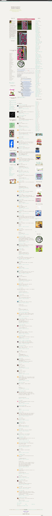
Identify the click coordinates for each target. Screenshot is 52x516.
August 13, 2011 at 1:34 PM (23, 192)
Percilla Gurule (21, 236)
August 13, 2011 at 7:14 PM (23, 264)
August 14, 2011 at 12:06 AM (24, 380)
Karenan (20, 428)
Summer (36, 84)
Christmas (37, 35)
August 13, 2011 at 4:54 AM (23, 113)
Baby (36, 24)
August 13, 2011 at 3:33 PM (23, 213)
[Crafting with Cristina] (12, 83)
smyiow (20, 261)
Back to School (38, 25)
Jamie (19, 350)
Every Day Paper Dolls (12, 100)
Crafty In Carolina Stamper (23, 312)
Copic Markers (38, 36)
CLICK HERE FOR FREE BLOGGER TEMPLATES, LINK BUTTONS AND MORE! (10, 1)
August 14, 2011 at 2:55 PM (23, 459)
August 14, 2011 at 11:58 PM (24, 488)
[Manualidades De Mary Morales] (11, 147)
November (37, 114)
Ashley (20, 448)
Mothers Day (37, 71)
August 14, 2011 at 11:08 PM (24, 484)
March (36, 110)
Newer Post (18, 504)
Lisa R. (20, 270)
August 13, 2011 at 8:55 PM (23, 310)
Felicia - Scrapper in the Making (24, 340)
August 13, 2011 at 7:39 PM (23, 268)
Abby (26, 68)
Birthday (37, 27)
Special (37, 80)
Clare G (20, 110)
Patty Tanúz (20, 490)
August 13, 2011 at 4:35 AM (23, 108)
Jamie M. (20, 194)
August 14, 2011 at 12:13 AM (24, 398)
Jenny (19, 122)
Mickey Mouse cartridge (12, 104)
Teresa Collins (23, 97)
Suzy (19, 150)
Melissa (20, 228)
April (36, 101)
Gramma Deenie (21, 146)
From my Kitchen (38, 57)
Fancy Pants (37, 54)
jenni (19, 205)
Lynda (19, 275)
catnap (20, 486)
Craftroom (37, 40)
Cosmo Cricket (38, 37)
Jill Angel (20, 294)
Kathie (20, 140)
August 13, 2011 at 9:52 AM (23, 155)
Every (36, 50)
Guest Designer (38, 59)
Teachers (37, 88)
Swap (36, 86)
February (37, 111)
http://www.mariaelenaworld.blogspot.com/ (26, 91)
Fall (36, 53)
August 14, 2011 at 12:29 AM (24, 403)
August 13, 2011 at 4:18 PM (23, 226)
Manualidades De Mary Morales (12, 139)
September (37, 116)
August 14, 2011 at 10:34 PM (24, 477)
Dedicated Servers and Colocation (33, 509)
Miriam (20, 400)
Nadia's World (21, 382)
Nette (19, 300)
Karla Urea (11, 175)
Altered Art (37, 21)
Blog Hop (20, 97)
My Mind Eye (37, 72)
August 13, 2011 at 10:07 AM (24, 161)
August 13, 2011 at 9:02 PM (23, 316)
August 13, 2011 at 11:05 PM (24, 356)
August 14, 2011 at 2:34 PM (23, 452)
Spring (36, 81)
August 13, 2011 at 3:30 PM (23, 203)
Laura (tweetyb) (21, 479)
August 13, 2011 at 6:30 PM (23, 254)
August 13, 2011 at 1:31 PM (23, 188)
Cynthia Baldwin (21, 335)
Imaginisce (37, 65)
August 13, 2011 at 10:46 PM (24, 338)
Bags (36, 26)
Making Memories (38, 66)
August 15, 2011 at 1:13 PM (23, 495)
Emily (19, 266)
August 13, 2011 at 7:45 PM (23, 273)
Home (26, 504)
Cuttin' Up (11, 108)
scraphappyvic (21, 454)
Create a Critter (38, 41)
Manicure (37, 67)
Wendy (19, 475)
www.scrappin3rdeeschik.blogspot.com (25, 92)
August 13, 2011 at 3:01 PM (23, 197)
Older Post (33, 504)
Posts (37, 206)
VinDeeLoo (20, 248)
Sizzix (36, 79)
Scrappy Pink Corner (22, 497)
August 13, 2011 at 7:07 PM (23, 259)
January (37, 112)
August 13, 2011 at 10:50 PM (24, 348)
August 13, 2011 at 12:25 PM (24, 172)
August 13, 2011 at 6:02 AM (23, 120)
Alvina (20, 163)
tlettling (20, 136)
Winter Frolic (38, 96)
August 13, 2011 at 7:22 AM (23, 134)
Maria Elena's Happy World (15, 7)
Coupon (36, 38)
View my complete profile (12, 38)
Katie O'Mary (21, 174)
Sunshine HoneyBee (21, 115)
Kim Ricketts (21, 190)
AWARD (36, 23)
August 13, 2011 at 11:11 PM (24, 362)
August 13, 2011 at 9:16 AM (23, 144)
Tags (36, 87)
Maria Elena (14, 20)
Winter (36, 95)
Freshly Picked (38, 56)
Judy (19, 330)
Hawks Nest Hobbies (21, 405)
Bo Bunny (37, 30)
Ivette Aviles (11, 174)
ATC (36, 22)
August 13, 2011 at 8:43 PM (23, 298)
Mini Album (37, 70)
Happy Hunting (11, 107)
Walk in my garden (12, 109)
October (37, 103)
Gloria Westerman (21, 345)
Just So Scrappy (26, 509)
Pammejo (20, 358)
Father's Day (37, 55)
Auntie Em (20, 199)
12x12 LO (37, 20)
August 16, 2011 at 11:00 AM (24, 501)
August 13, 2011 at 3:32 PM (23, 208)
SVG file (37, 85)
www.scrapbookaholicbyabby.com (26, 81)
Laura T (20, 256)
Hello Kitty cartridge (12, 102)
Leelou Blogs (50, 1)
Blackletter (37, 28)
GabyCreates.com (21, 243)
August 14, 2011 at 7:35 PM (23, 473)
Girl (36, 58)
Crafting (37, 39)
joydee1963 (20, 210)
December (37, 102)
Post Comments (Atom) (25, 505)
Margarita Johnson (12, 173)
